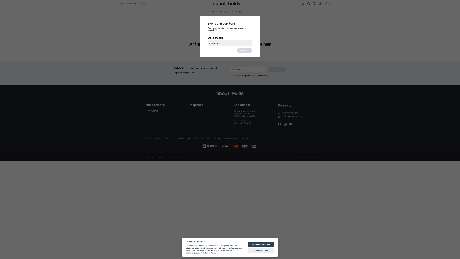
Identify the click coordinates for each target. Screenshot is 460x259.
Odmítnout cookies (261, 250)
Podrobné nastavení (208, 253)
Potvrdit (244, 50)
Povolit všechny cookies (261, 244)
